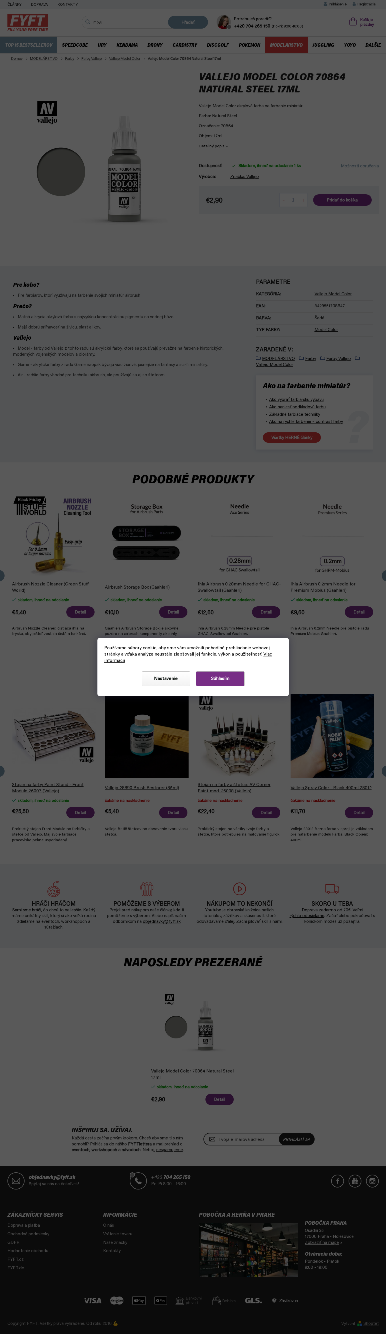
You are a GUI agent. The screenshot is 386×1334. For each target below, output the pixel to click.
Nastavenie (166, 678)
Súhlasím (220, 678)
